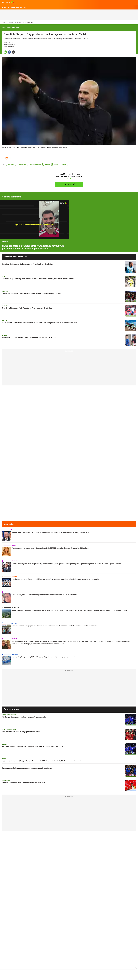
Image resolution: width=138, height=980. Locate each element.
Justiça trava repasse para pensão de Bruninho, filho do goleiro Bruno (28, 337)
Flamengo (5, 291)
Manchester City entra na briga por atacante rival (21, 732)
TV (12, 530)
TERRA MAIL (5, 7)
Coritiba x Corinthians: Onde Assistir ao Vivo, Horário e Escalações (27, 264)
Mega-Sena (15, 654)
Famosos (14, 545)
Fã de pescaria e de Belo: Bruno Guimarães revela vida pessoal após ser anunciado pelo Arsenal (33, 247)
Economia (14, 623)
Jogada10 (47, 164)
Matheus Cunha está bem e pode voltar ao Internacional (23, 783)
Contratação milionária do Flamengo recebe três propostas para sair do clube (31, 293)
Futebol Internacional (35, 164)
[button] (3, 2)
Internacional (29, 22)
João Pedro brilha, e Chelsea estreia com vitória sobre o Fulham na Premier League (33, 746)
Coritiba (4, 262)
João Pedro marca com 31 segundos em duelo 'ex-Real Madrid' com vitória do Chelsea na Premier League (42, 761)
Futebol (19, 22)
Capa (3, 22)
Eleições (14, 576)
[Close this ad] (136, 968)
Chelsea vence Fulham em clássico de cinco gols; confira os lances (27, 768)
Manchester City (22, 164)
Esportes (11, 22)
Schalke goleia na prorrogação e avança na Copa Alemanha (24, 717)
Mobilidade (15, 607)
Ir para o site (10, 2)
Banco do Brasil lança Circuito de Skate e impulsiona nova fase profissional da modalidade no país (39, 323)
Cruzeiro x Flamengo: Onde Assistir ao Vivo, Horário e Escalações (27, 308)
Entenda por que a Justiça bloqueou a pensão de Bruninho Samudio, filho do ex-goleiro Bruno (38, 279)
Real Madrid (11, 164)
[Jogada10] (6, 158)
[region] (69, 975)
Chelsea (4, 744)
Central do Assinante (18, 7)
